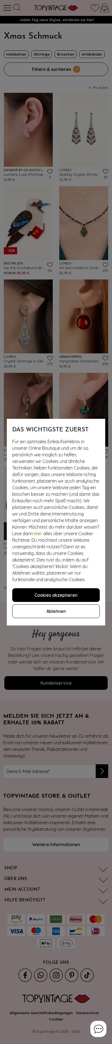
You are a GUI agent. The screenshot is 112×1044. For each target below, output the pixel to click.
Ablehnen (56, 611)
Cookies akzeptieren (56, 595)
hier (38, 533)
